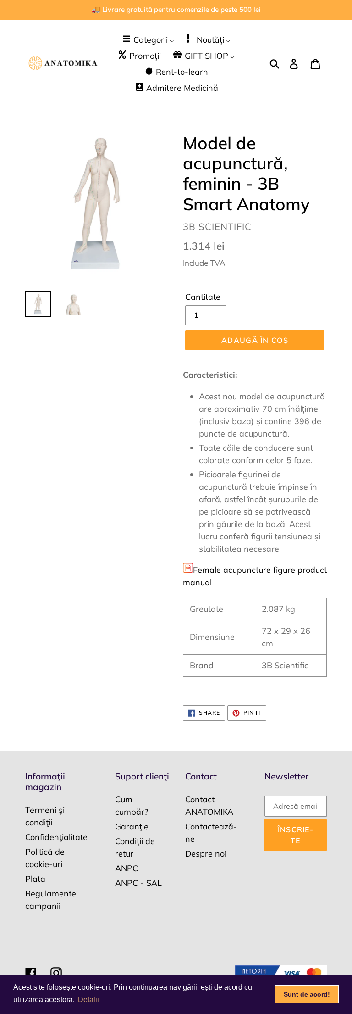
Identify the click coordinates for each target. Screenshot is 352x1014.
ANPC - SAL (138, 883)
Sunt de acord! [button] (307, 994)
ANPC (126, 868)
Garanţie (131, 826)
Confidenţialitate (56, 837)
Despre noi (205, 853)
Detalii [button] (88, 999)
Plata (35, 879)
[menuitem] (148, 39)
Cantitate (202, 296)
